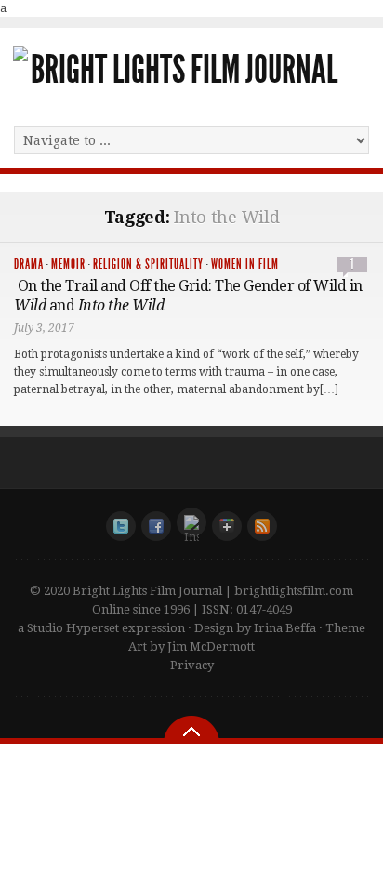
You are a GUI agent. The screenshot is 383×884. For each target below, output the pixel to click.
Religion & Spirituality (148, 264)
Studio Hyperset (73, 628)
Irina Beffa (285, 628)
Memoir (68, 264)
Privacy (192, 665)
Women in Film (245, 264)
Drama (29, 264)
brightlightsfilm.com (293, 591)
